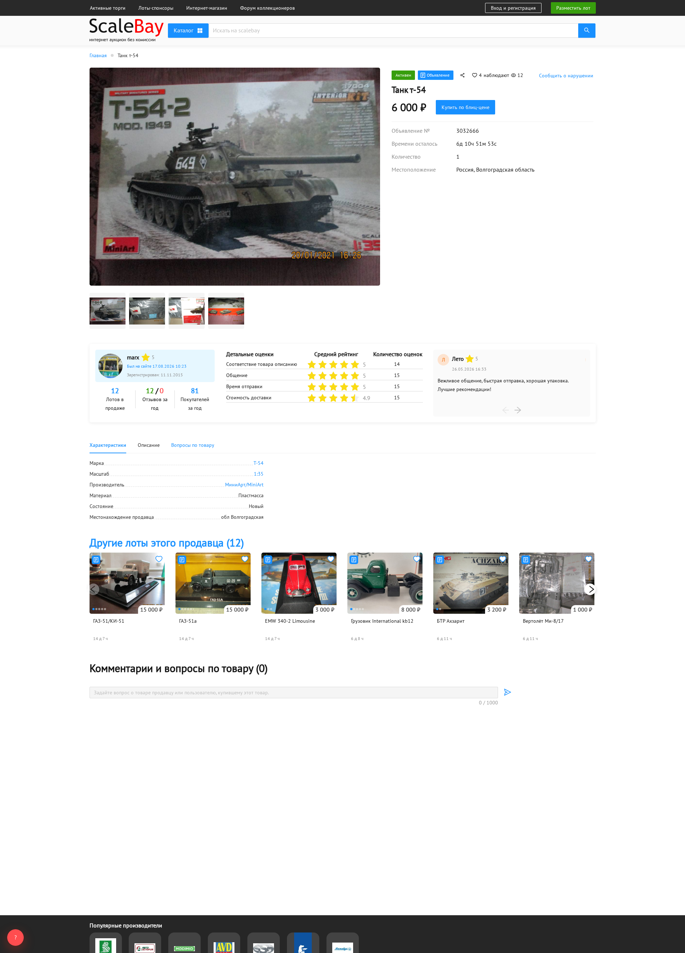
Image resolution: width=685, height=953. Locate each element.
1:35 (259, 474)
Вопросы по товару (192, 445)
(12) (167, 542)
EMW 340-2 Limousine (290, 621)
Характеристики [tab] (108, 445)
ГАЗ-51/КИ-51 (108, 621)
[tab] (192, 445)
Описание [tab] (149, 445)
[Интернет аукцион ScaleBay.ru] (127, 31)
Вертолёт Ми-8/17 (543, 621)
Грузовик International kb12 (382, 621)
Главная (98, 55)
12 (115, 390)
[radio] (145, 357)
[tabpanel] (343, 490)
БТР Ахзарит (451, 621)
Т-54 (259, 463)
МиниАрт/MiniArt (244, 484)
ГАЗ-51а (188, 621)
